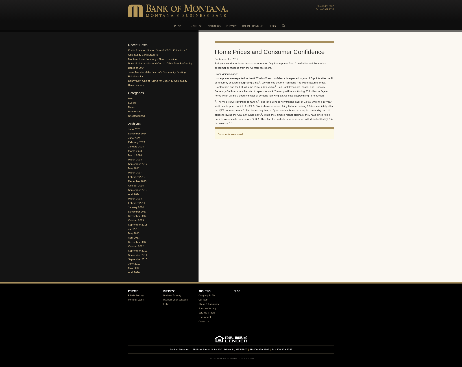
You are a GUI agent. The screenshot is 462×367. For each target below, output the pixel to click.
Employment (205, 317)
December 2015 (137, 181)
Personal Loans (136, 300)
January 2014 (136, 207)
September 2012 (137, 250)
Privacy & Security (207, 308)
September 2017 (137, 163)
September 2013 (137, 224)
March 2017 (135, 172)
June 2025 (134, 129)
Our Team (203, 300)
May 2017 (134, 168)
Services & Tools (207, 313)
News (131, 107)
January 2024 (136, 146)
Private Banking (136, 295)
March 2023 (135, 150)
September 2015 (137, 189)
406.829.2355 (327, 9)
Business (196, 26)
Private (179, 26)
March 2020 (135, 155)
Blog (272, 26)
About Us (214, 26)
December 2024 (137, 133)
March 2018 (135, 159)
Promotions (134, 111)
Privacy (231, 26)
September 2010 (137, 259)
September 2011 (137, 255)
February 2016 (136, 176)
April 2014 (134, 194)
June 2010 (134, 263)
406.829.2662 (327, 6)
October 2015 (136, 185)
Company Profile (207, 295)
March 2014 (135, 198)
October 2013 (136, 220)
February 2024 (136, 142)
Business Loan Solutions (175, 300)
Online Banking (252, 26)
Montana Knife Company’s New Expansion (152, 59)
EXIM (166, 304)
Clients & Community (209, 304)
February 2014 (136, 202)
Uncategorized (136, 115)
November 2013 (137, 215)
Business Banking (172, 295)
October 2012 (136, 246)
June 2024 (134, 137)
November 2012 (137, 242)
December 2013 (137, 211)
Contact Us (204, 321)
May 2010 (134, 268)
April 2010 (134, 272)
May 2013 (134, 233)
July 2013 (133, 229)
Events (132, 102)
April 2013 (134, 237)
